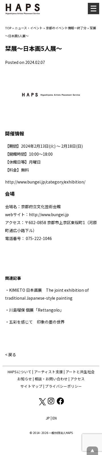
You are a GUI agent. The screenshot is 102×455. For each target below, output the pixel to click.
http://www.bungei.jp (49, 214)
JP (48, 418)
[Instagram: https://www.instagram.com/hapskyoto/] (51, 403)
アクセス (77, 378)
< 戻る (10, 354)
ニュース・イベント (28, 28)
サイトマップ (31, 386)
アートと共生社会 (80, 371)
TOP (8, 28)
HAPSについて (19, 371)
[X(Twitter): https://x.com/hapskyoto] (42, 403)
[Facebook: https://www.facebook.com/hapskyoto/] (60, 403)
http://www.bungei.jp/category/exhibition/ (45, 182)
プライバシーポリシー (63, 386)
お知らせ (24, 378)
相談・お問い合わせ (51, 378)
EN (54, 418)
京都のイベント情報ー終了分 (66, 28)
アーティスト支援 (48, 371)
